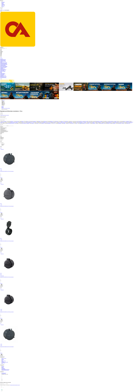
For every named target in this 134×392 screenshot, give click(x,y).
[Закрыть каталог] (1, 56)
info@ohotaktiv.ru (4, 373)
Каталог (2, 47)
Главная (3, 100)
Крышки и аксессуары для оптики (6, 108)
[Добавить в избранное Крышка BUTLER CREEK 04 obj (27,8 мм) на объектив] (1, 181)
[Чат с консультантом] (1, 55)
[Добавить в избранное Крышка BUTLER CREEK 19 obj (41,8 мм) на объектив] (1, 216)
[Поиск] (1, 49)
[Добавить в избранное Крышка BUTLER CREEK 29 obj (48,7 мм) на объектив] (1, 322)
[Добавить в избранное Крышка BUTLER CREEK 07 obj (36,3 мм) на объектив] (1, 146)
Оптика (2, 107)
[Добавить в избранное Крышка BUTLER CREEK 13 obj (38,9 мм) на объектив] (1, 287)
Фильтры (2, 138)
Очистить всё (2, 137)
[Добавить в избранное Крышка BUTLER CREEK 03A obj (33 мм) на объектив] (1, 251)
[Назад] (1, 11)
